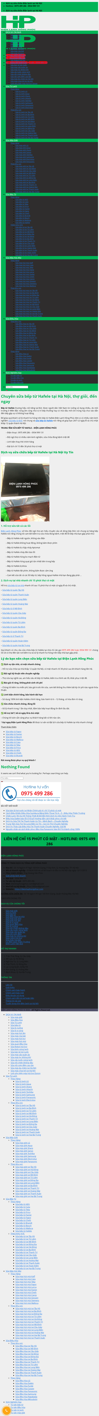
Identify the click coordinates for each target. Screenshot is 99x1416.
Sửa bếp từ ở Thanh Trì (12, 636)
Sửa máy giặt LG (21, 145)
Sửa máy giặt (16, 35)
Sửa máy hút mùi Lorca (24, 272)
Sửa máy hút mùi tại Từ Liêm (27, 297)
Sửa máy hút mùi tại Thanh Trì (27, 302)
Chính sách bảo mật (15, 992)
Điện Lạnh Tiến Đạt (14, 943)
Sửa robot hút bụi (14, 938)
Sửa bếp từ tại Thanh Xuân (26, 250)
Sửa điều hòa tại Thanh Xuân (27, 347)
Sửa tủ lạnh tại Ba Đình (24, 114)
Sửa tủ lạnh (11, 912)
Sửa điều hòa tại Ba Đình (25, 335)
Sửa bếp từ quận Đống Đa (14, 631)
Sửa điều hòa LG (22, 354)
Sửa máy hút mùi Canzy (25, 279)
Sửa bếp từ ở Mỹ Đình (12, 608)
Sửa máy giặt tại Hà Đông (25, 168)
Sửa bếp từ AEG (21, 199)
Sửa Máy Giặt (12, 140)
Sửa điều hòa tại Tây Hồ (24, 324)
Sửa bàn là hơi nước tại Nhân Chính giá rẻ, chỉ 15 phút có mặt (33, 810)
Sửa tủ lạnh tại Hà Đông (25, 121)
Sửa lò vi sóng (16, 46)
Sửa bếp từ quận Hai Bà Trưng (16, 645)
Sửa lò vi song (12, 922)
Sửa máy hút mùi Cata (24, 265)
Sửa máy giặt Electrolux (24, 159)
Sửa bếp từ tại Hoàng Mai (25, 248)
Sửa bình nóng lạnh (19, 63)
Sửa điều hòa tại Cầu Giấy (25, 328)
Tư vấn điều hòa (17, 378)
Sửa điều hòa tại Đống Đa (25, 333)
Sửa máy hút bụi (17, 53)
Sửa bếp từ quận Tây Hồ (13, 590)
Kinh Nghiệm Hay (13, 372)
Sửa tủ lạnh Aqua (22, 94)
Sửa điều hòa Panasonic (25, 363)
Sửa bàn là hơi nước (19, 65)
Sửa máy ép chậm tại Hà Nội (22, 79)
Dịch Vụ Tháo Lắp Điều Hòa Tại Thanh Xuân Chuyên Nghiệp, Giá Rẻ (36, 826)
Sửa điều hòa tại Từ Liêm (25, 340)
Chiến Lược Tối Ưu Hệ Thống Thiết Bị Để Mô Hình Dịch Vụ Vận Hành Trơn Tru (40, 816)
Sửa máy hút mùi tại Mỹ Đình (27, 304)
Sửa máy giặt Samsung (24, 157)
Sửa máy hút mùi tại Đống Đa (27, 295)
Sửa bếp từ (15, 42)
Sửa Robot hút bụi (18, 60)
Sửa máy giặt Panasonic (25, 161)
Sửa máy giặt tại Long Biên (26, 180)
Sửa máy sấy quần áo (19, 67)
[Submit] (7, 390)
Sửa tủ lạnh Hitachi (23, 98)
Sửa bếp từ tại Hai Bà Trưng (26, 255)
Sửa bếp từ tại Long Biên (25, 246)
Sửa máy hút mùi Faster (25, 274)
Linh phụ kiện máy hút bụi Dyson (24, 83)
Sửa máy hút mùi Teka (24, 267)
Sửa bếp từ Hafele (22, 222)
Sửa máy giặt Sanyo (23, 152)
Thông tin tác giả (13, 1001)
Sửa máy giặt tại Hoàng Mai (26, 187)
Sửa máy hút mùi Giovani (25, 281)
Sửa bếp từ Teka (21, 204)
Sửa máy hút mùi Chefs (24, 276)
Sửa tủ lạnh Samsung (24, 103)
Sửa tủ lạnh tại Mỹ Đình (25, 119)
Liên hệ (9, 984)
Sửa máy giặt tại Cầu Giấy (25, 171)
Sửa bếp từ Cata (21, 202)
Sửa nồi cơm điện (14, 934)
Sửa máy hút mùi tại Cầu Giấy (27, 306)
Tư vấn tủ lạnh (16, 380)
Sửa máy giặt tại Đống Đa (25, 178)
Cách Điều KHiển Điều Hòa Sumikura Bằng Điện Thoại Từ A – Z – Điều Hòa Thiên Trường (45, 813)
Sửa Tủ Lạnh (16, 40)
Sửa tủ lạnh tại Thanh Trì (25, 124)
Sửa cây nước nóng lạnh (20, 72)
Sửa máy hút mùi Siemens (26, 283)
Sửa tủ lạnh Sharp (22, 96)
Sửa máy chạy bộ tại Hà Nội (22, 81)
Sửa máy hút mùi (17, 56)
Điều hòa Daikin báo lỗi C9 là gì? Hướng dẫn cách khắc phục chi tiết (36, 818)
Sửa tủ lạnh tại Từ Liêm (24, 117)
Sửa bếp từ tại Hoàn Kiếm (25, 252)
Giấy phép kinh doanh (16, 875)
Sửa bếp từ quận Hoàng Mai (15, 604)
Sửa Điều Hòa (12, 318)
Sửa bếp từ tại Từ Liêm (24, 229)
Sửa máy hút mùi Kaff (24, 263)
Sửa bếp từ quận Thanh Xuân (15, 594)
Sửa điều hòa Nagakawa (25, 367)
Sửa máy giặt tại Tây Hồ (24, 166)
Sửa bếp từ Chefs (22, 213)
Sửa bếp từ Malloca (23, 220)
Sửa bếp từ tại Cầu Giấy (24, 243)
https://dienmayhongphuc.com (29, 889)
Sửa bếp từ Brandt (22, 216)
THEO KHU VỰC (17, 225)
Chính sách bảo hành (15, 990)
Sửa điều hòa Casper (23, 361)
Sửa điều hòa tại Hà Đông (25, 331)
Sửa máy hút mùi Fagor (24, 270)
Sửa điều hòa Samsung (24, 365)
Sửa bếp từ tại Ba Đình (24, 239)
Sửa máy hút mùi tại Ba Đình (27, 293)
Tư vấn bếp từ (16, 375)
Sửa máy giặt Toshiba (23, 155)
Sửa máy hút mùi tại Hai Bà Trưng (29, 313)
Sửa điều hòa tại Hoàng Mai (26, 344)
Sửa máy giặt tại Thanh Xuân (27, 189)
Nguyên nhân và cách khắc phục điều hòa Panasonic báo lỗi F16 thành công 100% (43, 829)
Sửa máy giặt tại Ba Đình (25, 182)
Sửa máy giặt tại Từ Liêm (25, 175)
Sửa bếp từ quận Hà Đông (14, 617)
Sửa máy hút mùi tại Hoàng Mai (28, 311)
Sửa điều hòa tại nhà (15, 916)
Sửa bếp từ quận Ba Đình (13, 627)
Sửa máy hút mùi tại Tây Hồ (26, 290)
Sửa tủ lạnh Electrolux (24, 107)
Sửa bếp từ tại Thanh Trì (25, 241)
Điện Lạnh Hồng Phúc (11, 531)
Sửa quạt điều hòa (18, 58)
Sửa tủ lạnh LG (21, 91)
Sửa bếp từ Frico (22, 206)
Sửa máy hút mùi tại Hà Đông (27, 300)
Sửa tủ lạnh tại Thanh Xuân (26, 135)
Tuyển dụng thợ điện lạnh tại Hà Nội (22, 1003)
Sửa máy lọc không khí (20, 70)
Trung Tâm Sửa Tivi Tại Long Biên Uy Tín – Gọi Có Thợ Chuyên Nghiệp (37, 824)
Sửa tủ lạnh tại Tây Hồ (24, 112)
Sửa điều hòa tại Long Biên (26, 342)
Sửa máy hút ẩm (17, 49)
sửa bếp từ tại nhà (15, 585)
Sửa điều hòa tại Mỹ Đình (25, 326)
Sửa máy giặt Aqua (23, 148)
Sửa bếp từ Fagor (22, 211)
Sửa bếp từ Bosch (22, 218)
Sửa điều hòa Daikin (23, 356)
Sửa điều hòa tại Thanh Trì (26, 337)
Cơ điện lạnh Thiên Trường (18, 941)
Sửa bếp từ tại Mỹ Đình (24, 232)
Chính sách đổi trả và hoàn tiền (20, 998)
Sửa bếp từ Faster (22, 209)
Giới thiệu (10, 987)
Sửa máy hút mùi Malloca (25, 286)
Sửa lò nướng (16, 44)
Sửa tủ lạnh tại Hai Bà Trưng (26, 137)
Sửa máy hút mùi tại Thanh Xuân (28, 316)
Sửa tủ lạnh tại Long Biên (25, 126)
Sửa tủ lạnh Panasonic (24, 105)
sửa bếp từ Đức (15, 420)
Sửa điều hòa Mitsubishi (25, 370)
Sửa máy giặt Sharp (23, 150)
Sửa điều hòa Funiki (23, 358)
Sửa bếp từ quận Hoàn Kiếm (15, 640)
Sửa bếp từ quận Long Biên (14, 599)
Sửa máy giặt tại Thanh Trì (26, 185)
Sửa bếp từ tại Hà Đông (24, 236)
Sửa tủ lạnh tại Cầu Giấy (25, 130)
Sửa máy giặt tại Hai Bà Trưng (27, 191)
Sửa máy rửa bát (17, 51)
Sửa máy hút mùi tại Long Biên (27, 309)
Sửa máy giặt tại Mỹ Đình (25, 173)
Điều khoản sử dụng (15, 995)
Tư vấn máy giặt (17, 382)
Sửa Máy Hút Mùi (13, 257)
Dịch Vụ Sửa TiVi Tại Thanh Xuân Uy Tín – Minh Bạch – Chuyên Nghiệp (37, 821)
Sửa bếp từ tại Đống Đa (24, 234)
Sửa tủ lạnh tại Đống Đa (25, 128)
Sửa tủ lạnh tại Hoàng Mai (25, 133)
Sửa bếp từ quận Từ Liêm (13, 622)
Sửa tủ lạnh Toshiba (23, 100)
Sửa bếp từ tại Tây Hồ (23, 227)
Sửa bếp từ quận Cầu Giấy (14, 613)
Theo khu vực (16, 110)
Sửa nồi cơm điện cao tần (21, 76)
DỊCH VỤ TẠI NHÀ (13, 32)
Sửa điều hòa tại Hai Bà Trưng (27, 349)
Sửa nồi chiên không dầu (21, 74)
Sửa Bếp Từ (11, 194)
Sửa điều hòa (16, 37)
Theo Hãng (15, 89)
